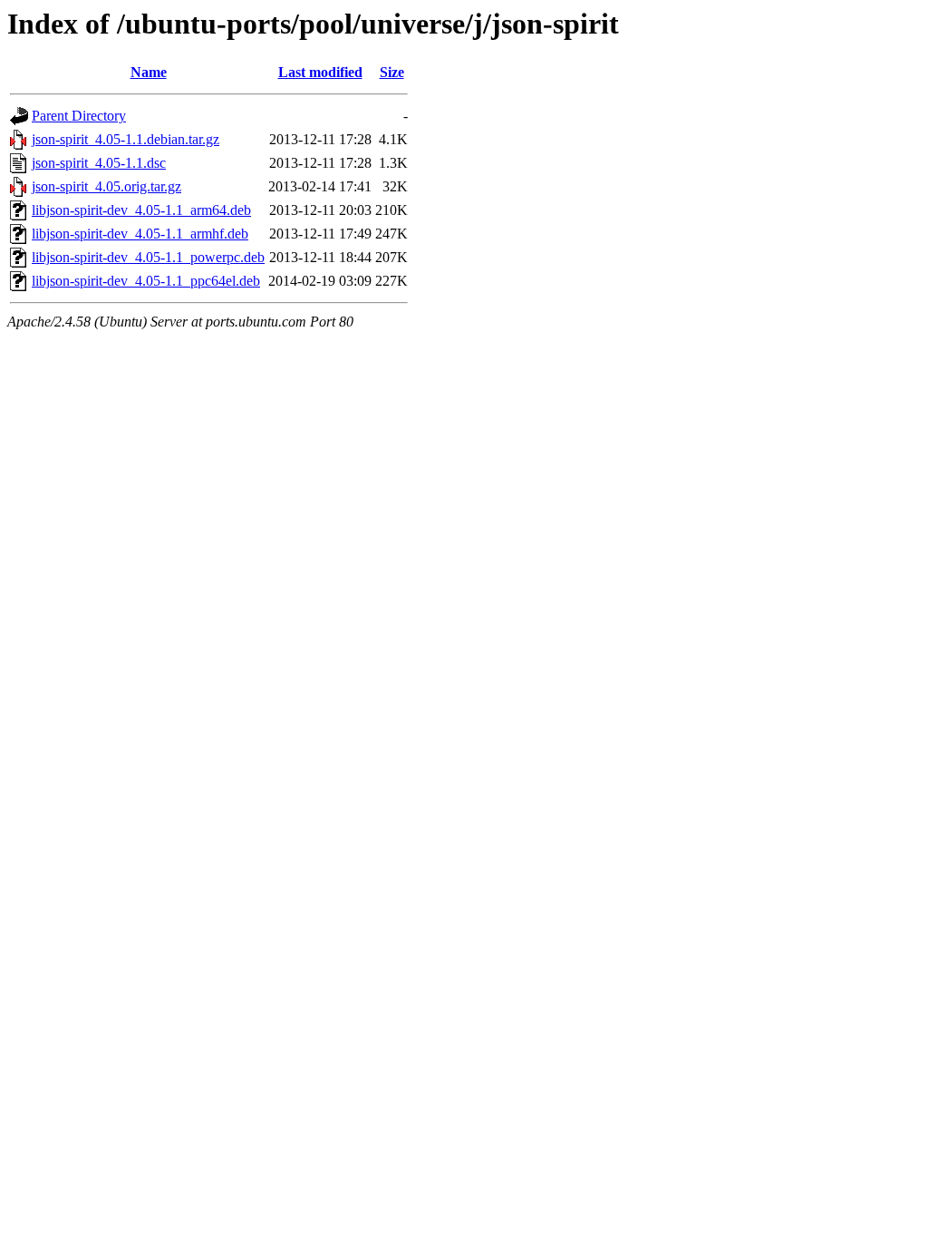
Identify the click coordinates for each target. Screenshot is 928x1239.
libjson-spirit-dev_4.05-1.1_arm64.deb (141, 210)
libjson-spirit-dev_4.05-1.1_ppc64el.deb (146, 280)
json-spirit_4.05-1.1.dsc (99, 163)
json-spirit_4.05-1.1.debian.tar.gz (125, 139)
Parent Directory (79, 115)
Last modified (320, 72)
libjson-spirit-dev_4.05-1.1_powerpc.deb (148, 257)
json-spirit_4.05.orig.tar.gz (106, 186)
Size (392, 72)
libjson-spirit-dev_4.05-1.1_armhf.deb (140, 233)
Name (148, 72)
